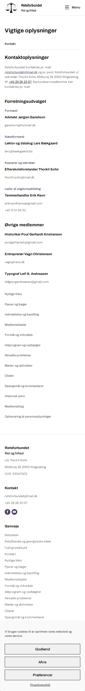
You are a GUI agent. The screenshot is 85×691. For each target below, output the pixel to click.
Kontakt (10, 554)
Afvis (42, 662)
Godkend (42, 649)
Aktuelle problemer (18, 598)
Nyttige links (13, 560)
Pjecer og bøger (16, 567)
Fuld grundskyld (16, 548)
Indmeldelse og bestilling (22, 573)
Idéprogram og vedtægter (23, 592)
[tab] (42, 44)
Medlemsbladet (16, 579)
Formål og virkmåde (19, 586)
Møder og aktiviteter (19, 605)
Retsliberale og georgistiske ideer (28, 541)
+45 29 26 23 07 (20, 82)
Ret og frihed (28, 10)
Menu (76, 7)
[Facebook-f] (7, 512)
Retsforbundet (31, 5)
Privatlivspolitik (40, 685)
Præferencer (42, 675)
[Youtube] (14, 512)
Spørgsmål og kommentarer (24, 617)
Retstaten (11, 535)
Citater (9, 611)
